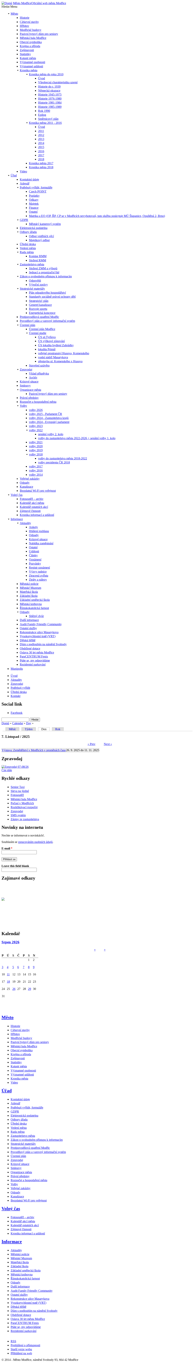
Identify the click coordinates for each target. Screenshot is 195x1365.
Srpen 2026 (10, 942)
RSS (13, 1341)
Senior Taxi (18, 787)
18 (8, 981)
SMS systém (18, 815)
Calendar (17, 723)
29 (29, 988)
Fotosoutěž (17, 795)
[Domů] (7, 3)
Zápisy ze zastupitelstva (25, 819)
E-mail (7, 848)
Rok (57, 729)
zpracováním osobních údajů (35, 842)
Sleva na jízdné (20, 791)
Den (45, 729)
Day (28, 723)
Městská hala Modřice (24, 799)
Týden (29, 729)
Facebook (16, 712)
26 (13, 988)
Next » (108, 744)
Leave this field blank (15, 866)
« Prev (91, 744)
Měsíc (12, 729)
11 (8, 974)
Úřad (7, 1090)
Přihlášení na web (21, 1353)
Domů (5, 723)
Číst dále (7, 770)
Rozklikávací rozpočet (24, 807)
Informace (12, 1241)
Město (8, 1017)
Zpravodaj (17, 811)
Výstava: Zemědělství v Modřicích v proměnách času (34, 750)
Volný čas (11, 1208)
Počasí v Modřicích (22, 803)
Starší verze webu (21, 1349)
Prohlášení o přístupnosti (25, 1345)
